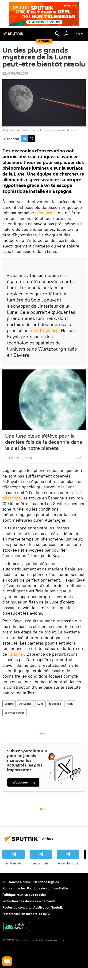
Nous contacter (13, 888)
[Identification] (56, 33)
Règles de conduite (16, 907)
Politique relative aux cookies (24, 895)
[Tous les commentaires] (7, 961)
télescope (55, 703)
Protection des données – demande (29, 901)
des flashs (46, 212)
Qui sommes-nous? (16, 882)
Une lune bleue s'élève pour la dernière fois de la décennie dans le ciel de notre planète (43, 442)
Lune (40, 703)
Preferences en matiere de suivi (26, 914)
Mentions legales (46, 882)
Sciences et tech (14, 712)
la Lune (16, 654)
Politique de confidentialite (47, 888)
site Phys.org (44, 330)
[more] (80, 457)
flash (70, 703)
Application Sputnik (48, 907)
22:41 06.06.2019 (15, 73)
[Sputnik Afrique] (14, 35)
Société (9, 703)
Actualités (25, 703)
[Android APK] (17, 927)
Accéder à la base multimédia (58, 130)
